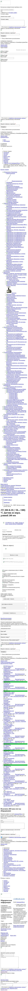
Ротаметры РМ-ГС (13, 398)
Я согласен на (14, 27)
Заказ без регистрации (6, 618)
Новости (5, 157)
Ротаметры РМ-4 (13, 394)
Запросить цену (13, 988)
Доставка (5, 153)
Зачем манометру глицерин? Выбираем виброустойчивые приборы (13, 488)
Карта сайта (4, 930)
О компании (6, 159)
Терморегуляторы (7, 859)
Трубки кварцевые (8, 858)
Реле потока (6, 866)
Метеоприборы (7, 873)
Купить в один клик (17, 970)
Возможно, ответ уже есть (21, 49)
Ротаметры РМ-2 (13, 393)
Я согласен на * (14, 969)
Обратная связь (4, 932)
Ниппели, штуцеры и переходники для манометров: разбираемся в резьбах (13, 494)
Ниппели (11, 324)
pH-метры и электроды (9, 875)
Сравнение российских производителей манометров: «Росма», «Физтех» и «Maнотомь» (13, 491)
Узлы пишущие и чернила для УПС (12, 865)
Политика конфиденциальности (18, 926)
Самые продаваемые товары (7, 662)
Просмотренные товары (6, 663)
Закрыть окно (4, 45)
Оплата (5, 155)
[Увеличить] (14, 523)
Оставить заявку (13, 12)
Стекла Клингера (7, 857)
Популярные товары (8, 477)
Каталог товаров (5, 169)
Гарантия (5, 161)
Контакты (5, 160)
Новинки (5, 480)
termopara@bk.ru (5, 137)
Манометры (6, 849)
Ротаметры (6, 855)
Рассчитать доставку (17, 561)
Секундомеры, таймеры (9, 874)
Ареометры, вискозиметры (10, 854)
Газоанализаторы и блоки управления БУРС (14, 867)
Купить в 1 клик (14, 555)
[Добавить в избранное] (24, 520)
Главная (5, 880)
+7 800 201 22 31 (5, 12)
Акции (5, 481)
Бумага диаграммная (8, 863)
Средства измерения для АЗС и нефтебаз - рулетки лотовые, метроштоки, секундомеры (14, 869)
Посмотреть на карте (6, 928)
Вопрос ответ (6, 156)
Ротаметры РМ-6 (13, 396)
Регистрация (6, 141)
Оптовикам (6, 152)
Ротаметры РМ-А (13, 397)
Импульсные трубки (14, 280)
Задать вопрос (4, 46)
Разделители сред (7, 851)
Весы (4, 871)
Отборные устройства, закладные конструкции (15, 850)
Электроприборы (7, 853)
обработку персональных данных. (17, 27)
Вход (4, 139)
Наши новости (4, 484)
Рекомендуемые (7, 479)
